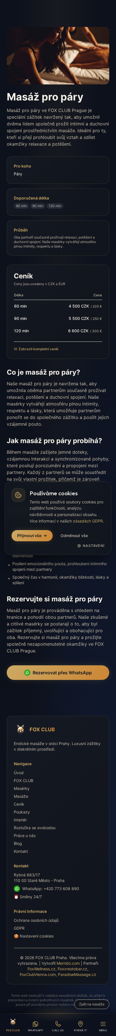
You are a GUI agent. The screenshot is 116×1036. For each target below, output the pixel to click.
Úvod (19, 772)
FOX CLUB (23, 780)
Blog (18, 843)
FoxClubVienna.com (38, 974)
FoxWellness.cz (41, 968)
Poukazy (22, 812)
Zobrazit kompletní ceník (39, 349)
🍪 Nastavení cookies (33, 936)
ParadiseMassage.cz (77, 974)
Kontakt (21, 851)
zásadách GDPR (88, 521)
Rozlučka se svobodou (34, 827)
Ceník (19, 804)
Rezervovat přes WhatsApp (62, 672)
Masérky (22, 788)
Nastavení (93, 546)
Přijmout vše (29, 535)
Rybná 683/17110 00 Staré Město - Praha (39, 877)
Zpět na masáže (91, 1004)
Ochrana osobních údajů (36, 920)
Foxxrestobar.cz (72, 968)
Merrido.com (68, 963)
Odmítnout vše (74, 535)
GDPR (19, 928)
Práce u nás (24, 835)
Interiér (20, 819)
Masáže (21, 796)
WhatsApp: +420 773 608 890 (50, 888)
